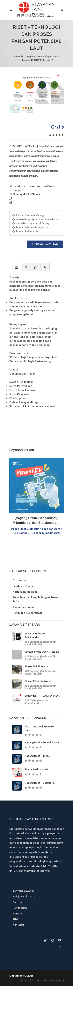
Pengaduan (19, 907)
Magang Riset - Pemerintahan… (42, 742)
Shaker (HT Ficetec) (36, 666)
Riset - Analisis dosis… (37, 769)
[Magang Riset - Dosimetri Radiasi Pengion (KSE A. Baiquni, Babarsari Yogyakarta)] (17, 786)
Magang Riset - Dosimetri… (40, 783)
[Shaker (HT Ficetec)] (17, 669)
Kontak (17, 913)
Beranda (18, 56)
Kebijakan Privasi (23, 896)
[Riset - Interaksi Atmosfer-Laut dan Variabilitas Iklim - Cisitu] (17, 729)
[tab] (17, 267)
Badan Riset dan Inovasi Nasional (42, 980)
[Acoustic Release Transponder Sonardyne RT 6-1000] (17, 636)
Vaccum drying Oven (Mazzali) (42, 651)
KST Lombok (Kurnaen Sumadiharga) (36, 532)
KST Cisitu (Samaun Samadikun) (36, 702)
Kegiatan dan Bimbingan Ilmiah (43, 56)
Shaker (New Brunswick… (39, 681)
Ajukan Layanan (45, 244)
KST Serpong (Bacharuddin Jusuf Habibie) (40, 643)
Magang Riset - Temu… (38, 756)
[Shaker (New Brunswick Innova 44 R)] (17, 684)
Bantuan (17, 902)
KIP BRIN (18, 924)
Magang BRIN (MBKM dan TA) (38, 59)
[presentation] (17, 267)
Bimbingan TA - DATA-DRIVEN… (42, 695)
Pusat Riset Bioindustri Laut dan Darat (36, 528)
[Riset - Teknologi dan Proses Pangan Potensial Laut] (36, 88)
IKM (15, 919)
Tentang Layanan (23, 890)
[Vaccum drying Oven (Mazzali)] (17, 654)
